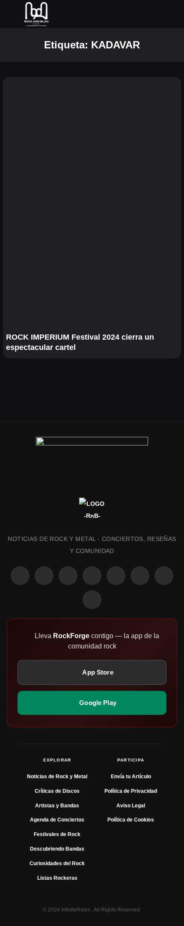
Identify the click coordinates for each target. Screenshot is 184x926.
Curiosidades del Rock (57, 863)
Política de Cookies (130, 819)
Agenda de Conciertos (57, 819)
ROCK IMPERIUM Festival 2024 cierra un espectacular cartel (80, 342)
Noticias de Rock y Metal (57, 776)
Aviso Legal (130, 805)
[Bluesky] (163, 575)
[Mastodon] (140, 575)
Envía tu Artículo (131, 776)
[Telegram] (92, 599)
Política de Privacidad (130, 791)
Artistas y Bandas (57, 805)
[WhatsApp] (68, 575)
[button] (15, 14)
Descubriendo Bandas (57, 848)
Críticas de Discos (57, 791)
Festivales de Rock (57, 834)
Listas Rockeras (57, 878)
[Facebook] (20, 575)
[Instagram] (44, 575)
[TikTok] (92, 575)
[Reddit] (116, 575)
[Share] (15, 89)
